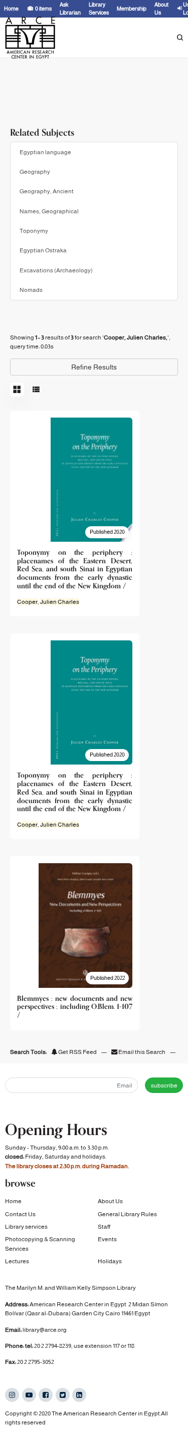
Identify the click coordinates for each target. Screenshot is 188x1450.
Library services (26, 1226)
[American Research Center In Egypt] (30, 38)
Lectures (17, 1261)
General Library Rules (127, 1214)
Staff (104, 1226)
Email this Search (141, 1051)
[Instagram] (12, 1395)
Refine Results (94, 367)
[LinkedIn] (79, 1395)
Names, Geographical (49, 211)
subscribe (164, 1085)
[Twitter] (63, 1395)
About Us (110, 1201)
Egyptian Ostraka (43, 250)
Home (13, 1201)
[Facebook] (46, 1395)
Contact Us (20, 1214)
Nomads (31, 289)
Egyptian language (45, 152)
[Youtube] (29, 1395)
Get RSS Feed (77, 1051)
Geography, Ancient (47, 191)
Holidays (110, 1261)
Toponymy (34, 230)
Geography (35, 171)
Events (107, 1239)
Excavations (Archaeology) (56, 270)
